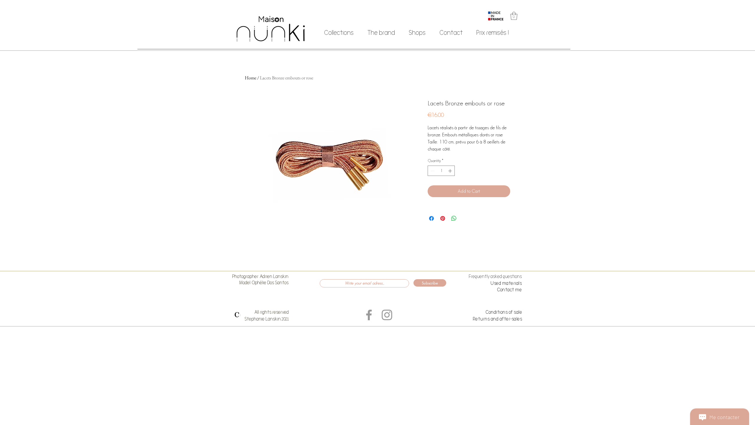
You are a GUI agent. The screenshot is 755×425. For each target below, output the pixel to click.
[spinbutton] (441, 171)
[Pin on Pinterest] (442, 218)
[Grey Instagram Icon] (387, 315)
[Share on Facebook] (431, 218)
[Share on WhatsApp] (453, 218)
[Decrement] (432, 171)
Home (250, 78)
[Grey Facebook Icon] (369, 315)
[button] (514, 16)
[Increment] (450, 171)
